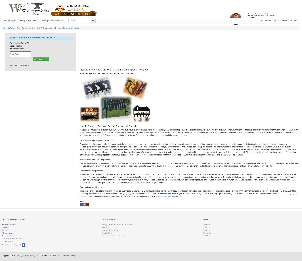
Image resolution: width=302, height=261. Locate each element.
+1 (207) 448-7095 (8, 241)
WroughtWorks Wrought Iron (28, 256)
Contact (267, 21)
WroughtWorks (9, 28)
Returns (4, 230)
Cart (294, 21)
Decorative (206, 225)
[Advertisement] (151, 49)
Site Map (206, 236)
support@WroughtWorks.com (12, 238)
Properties (206, 230)
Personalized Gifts (28, 28)
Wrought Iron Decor (28, 21)
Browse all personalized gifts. (170, 196)
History (205, 227)
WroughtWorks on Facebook (12, 245)
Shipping (109, 227)
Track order (281, 21)
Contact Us (7, 236)
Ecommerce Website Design (64, 256)
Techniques (207, 233)
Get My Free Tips (40, 59)
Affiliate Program (7, 233)
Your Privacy (6, 227)
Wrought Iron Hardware (53, 21)
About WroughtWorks (9, 225)
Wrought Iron (10, 21)
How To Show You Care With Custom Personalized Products (58, 28)
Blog (18, 28)
